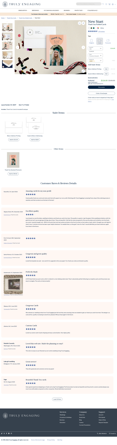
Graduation (22, 10)
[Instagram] (12, 433)
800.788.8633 (103, 433)
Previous (7, 22)
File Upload (102, 417)
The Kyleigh (6, 385)
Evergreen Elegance (8, 257)
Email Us (113, 433)
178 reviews (101, 31)
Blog (80, 420)
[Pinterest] (9, 433)
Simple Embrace (7, 214)
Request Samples (103, 422)
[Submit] (103, 3)
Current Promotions (84, 425)
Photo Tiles (78, 10)
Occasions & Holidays (51, 10)
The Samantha (7, 309)
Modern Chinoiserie (8, 243)
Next (7, 69)
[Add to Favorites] (79, 23)
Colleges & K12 (92, 10)
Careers (81, 422)
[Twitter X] (5, 433)
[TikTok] (2, 433)
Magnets (91, 43)
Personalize (101, 87)
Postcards (108, 43)
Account (101, 415)
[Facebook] (7, 433)
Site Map (59, 440)
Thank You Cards (11, 18)
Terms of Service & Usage (38, 440)
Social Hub (82, 417)
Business (67, 10)
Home (3, 18)
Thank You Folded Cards (25, 18)
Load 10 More (57, 399)
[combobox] (90, 3)
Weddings (35, 10)
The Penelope (6, 294)
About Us (81, 415)
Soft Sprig (6, 348)
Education (62, 422)
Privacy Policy (51, 440)
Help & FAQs (102, 420)
